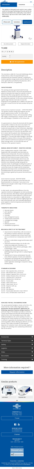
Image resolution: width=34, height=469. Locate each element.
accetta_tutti (27, 22)
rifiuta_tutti (6, 22)
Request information (17, 372)
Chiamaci (17, 434)
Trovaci (17, 418)
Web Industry (19, 468)
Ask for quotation (17, 62)
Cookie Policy (21, 461)
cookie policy (5, 16)
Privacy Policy (13, 461)
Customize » (17, 22)
